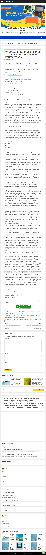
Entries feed (4, 521)
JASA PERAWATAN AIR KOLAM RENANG (17, 378)
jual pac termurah (7, 320)
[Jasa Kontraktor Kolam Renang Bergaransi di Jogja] (19, 537)
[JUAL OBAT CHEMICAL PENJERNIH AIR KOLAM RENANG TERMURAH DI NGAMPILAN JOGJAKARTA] (27, 381)
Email (6, 358)
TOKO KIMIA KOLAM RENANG (35, 49)
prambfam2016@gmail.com (15, 74)
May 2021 (4, 481)
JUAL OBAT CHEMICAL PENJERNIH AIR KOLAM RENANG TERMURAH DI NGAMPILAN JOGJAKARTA (37, 385)
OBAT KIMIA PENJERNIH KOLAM (10, 49)
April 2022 (4, 474)
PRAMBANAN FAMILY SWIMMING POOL (23, 29)
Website (6, 362)
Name (6, 353)
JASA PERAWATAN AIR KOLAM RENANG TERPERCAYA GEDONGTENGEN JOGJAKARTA (20, 451)
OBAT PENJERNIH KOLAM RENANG (23, 49)
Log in (3, 518)
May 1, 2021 (11, 59)
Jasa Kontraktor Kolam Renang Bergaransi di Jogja (13, 449)
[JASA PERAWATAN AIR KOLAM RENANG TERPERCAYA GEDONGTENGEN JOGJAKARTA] (34, 537)
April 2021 (4, 484)
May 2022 (4, 471)
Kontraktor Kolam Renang (15, 379)
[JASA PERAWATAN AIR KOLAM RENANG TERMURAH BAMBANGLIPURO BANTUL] (19, 546)
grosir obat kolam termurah (11, 319)
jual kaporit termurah (20, 319)
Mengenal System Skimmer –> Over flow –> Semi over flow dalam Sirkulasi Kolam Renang (21, 447)
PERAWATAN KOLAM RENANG (16, 384)
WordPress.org (5, 526)
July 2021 (4, 476)
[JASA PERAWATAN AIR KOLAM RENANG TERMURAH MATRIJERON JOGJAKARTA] (34, 546)
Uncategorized (5, 510)
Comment (6, 338)
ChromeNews (26, 553)
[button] (1, 37)
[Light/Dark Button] (42, 37)
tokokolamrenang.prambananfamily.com (28, 65)
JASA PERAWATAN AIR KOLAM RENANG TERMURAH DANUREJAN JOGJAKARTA (19, 454)
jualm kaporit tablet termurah (16, 320)
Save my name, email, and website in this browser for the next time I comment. (23, 367)
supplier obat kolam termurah (26, 320)
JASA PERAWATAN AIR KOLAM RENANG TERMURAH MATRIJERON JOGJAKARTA (41, 549)
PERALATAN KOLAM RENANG (16, 383)
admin (6, 59)
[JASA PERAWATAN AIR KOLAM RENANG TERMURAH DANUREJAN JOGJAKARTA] (5, 546)
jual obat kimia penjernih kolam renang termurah (33, 319)
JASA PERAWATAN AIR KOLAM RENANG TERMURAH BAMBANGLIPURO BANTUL (19, 456)
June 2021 (4, 479)
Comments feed (5, 523)
